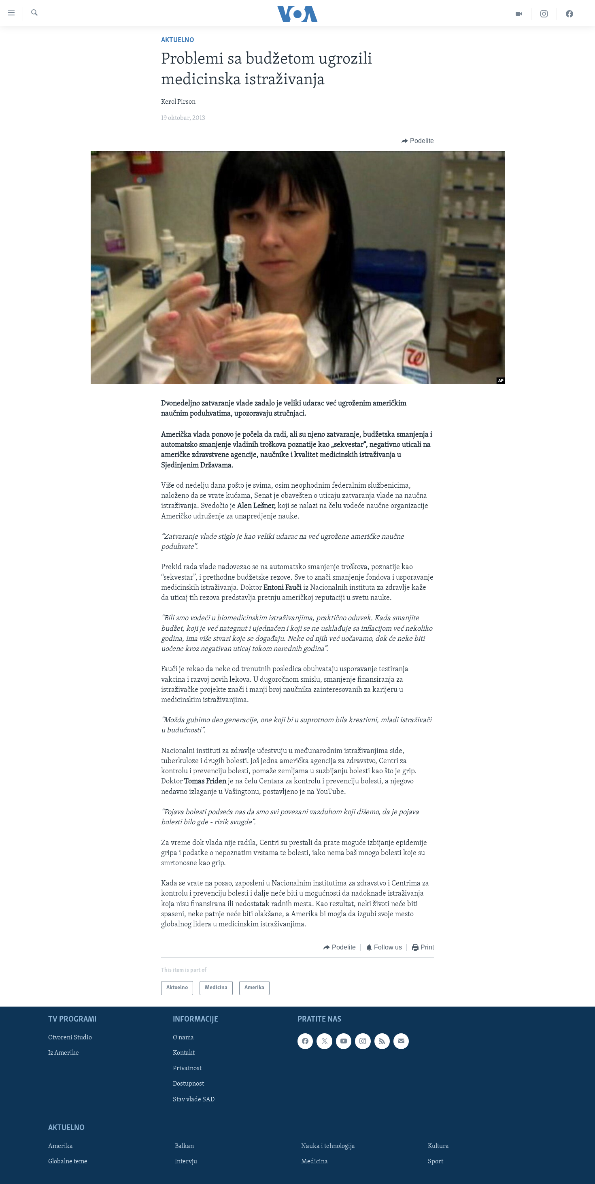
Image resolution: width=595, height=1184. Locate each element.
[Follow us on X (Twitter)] (324, 1041)
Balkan (184, 1146)
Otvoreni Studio (70, 1038)
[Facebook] (569, 14)
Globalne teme (67, 1161)
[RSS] (382, 1041)
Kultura (438, 1146)
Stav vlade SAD (194, 1099)
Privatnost (187, 1068)
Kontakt (184, 1053)
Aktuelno (177, 40)
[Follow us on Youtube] (343, 1041)
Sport (435, 1161)
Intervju (186, 1161)
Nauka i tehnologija (328, 1146)
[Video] (519, 14)
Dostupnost (188, 1084)
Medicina (314, 1161)
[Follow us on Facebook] (305, 1041)
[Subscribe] (401, 1041)
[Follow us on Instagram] (362, 1041)
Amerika (60, 1146)
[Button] (418, 141)
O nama (183, 1038)
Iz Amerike (63, 1053)
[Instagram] (544, 14)
